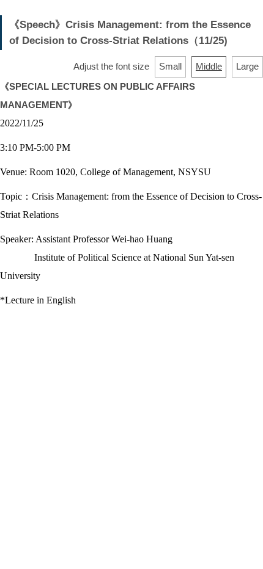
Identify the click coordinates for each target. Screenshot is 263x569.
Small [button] (170, 66)
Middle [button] (209, 66)
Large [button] (247, 66)
